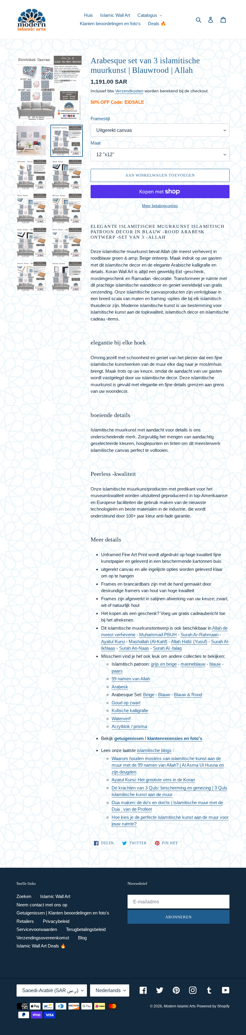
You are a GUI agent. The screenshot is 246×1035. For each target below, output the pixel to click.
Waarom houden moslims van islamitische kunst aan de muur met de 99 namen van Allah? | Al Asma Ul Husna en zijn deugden (168, 765)
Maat (95, 142)
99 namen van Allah (131, 678)
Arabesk (120, 686)
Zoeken (23, 896)
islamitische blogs (154, 750)
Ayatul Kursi (113, 641)
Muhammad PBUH (158, 634)
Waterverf (121, 718)
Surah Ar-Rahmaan (199, 634)
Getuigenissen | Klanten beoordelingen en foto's (62, 912)
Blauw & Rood (188, 694)
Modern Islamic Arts (180, 1006)
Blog (82, 937)
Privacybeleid (56, 921)
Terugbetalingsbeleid (86, 929)
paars (117, 670)
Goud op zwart (126, 702)
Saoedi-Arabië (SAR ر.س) (50, 990)
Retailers (25, 921)
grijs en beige (164, 664)
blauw (215, 664)
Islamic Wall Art (55, 896)
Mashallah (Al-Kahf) (148, 641)
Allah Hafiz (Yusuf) (189, 641)
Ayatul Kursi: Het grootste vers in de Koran (153, 779)
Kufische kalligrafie (130, 710)
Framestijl (100, 118)
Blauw (164, 694)
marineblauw (193, 664)
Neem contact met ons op (41, 904)
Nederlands (108, 990)
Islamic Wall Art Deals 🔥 (41, 945)
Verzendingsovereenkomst (42, 937)
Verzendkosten (129, 90)
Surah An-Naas (134, 648)
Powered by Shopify (213, 1006)
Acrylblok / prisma (129, 726)
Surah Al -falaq (167, 648)
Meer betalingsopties (160, 206)
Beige (148, 694)
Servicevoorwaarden (36, 929)
